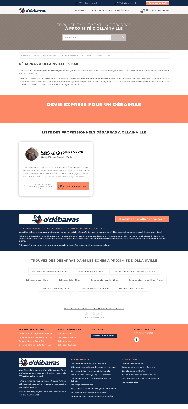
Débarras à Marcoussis (91, 288)
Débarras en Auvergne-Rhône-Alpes (35, 333)
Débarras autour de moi (104, 336)
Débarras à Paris (65, 333)
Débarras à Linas (33, 280)
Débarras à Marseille (67, 337)
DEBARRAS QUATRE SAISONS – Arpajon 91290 (63, 153)
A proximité (80, 10)
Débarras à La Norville (101, 280)
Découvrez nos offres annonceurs (142, 219)
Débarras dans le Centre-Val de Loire (36, 337)
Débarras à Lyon (65, 341)
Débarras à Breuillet (128, 288)
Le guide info (105, 10)
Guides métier (122, 10)
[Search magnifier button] (118, 37)
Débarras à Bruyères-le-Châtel (46, 271)
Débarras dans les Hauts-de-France (35, 345)
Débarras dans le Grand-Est (31, 341)
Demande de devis (158, 3)
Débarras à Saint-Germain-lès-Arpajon (130, 271)
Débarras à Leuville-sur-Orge (142, 280)
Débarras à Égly (66, 280)
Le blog (92, 10)
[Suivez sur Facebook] (136, 339)
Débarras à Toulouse (67, 345)
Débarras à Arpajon (87, 271)
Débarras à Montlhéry (53, 288)
